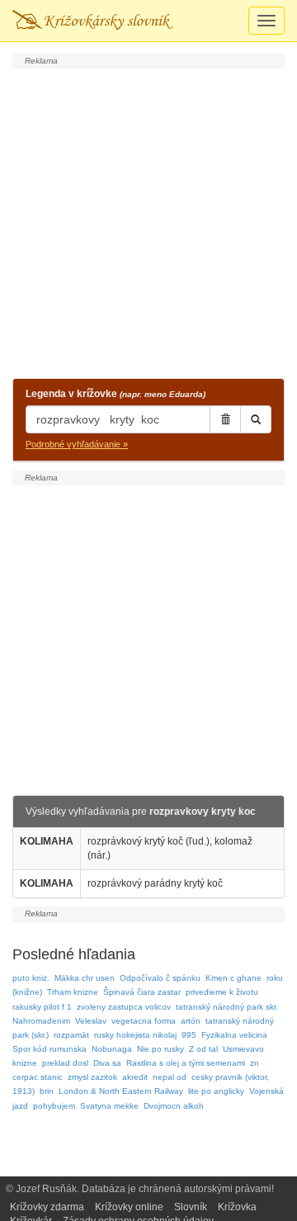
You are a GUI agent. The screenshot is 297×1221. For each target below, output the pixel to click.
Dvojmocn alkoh (174, 1105)
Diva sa (107, 1062)
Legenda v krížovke (115, 394)
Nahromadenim (41, 1020)
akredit (135, 1076)
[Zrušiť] (225, 419)
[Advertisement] (148, 221)
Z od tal (203, 1048)
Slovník (190, 1207)
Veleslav (90, 1020)
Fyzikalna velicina (234, 1034)
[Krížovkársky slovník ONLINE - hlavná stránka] (92, 20)
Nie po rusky (160, 1048)
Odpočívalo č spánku (160, 977)
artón (190, 1020)
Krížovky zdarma (47, 1207)
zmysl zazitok (92, 1076)
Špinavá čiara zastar (142, 991)
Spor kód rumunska (49, 1048)
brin (47, 1091)
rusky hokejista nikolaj (135, 1034)
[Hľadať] (255, 419)
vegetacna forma (143, 1020)
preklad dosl (65, 1062)
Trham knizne (72, 991)
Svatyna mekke (109, 1105)
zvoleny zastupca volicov (124, 1006)
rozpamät (71, 1034)
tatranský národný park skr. (227, 1006)
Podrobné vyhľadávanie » (77, 444)
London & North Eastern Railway (121, 1091)
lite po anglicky (216, 1091)
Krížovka (237, 1207)
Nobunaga (112, 1048)
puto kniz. (31, 977)
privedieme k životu (222, 991)
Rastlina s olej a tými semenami (185, 1062)
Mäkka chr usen (84, 977)
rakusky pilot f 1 (42, 1006)
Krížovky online (129, 1207)
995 (189, 1034)
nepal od (169, 1076)
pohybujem (54, 1105)
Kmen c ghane (233, 977)
